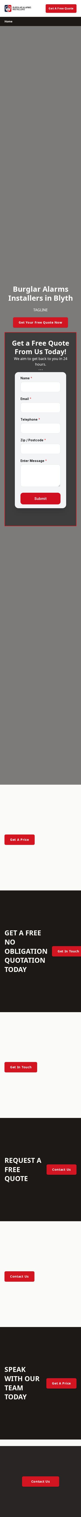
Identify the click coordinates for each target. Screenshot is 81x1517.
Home (8, 21)
